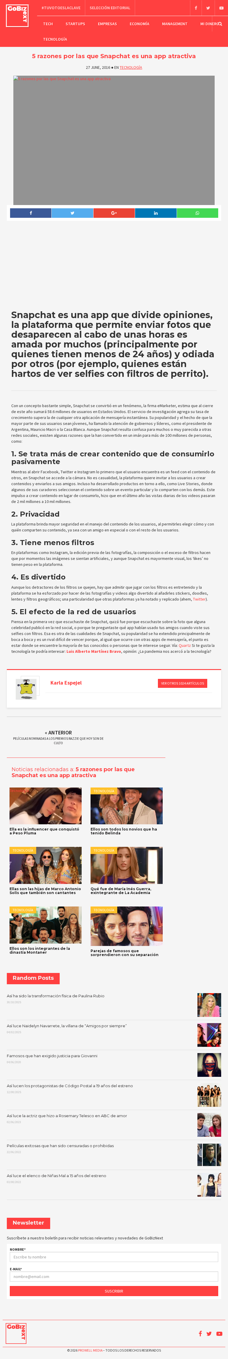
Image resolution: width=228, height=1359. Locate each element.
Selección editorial (110, 7)
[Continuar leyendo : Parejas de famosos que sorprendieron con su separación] (127, 926)
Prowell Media (90, 1350)
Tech (48, 23)
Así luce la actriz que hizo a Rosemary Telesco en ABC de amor (67, 1118)
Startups (75, 23)
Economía (139, 23)
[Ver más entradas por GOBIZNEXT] (26, 689)
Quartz (185, 645)
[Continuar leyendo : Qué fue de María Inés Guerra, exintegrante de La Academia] (127, 865)
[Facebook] (196, 8)
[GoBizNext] (17, 15)
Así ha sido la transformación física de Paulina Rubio (55, 998)
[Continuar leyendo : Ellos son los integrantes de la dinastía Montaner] (46, 924)
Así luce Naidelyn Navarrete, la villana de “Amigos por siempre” (67, 1028)
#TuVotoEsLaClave (61, 7)
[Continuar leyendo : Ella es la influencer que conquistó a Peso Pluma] (46, 806)
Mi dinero (209, 23)
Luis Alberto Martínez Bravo (93, 651)
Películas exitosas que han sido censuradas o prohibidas (60, 1148)
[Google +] (114, 213)
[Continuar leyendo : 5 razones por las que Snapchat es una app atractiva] (114, 140)
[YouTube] (221, 8)
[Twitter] (208, 8)
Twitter (199, 599)
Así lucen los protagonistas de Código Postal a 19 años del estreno (70, 1088)
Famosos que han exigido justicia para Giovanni (52, 1058)
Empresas (107, 23)
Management (175, 23)
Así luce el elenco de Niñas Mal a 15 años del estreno (56, 1178)
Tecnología (55, 39)
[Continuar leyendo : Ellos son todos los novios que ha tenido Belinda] (127, 806)
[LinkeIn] (155, 213)
